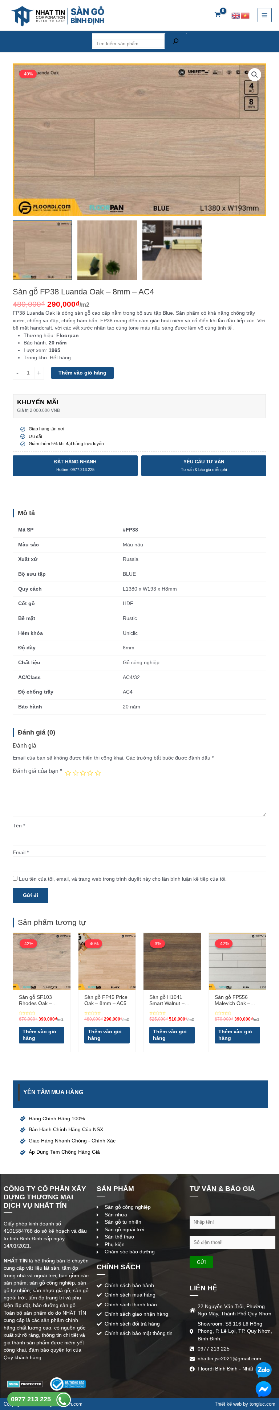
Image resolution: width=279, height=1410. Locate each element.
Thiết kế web (228, 1404)
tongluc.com (262, 1404)
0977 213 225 (32, 1399)
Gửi (201, 1262)
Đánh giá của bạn (37, 771)
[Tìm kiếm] (176, 41)
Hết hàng (60, 357)
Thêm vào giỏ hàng (82, 373)
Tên (19, 825)
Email (21, 852)
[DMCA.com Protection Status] (25, 1383)
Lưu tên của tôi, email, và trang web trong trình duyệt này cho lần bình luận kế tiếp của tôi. (123, 879)
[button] (254, 74)
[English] (236, 15)
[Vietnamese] (245, 15)
